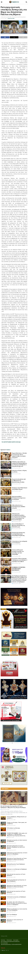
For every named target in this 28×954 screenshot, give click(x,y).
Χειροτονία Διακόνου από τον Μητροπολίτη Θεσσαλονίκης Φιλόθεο (19, 480)
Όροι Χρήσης (15, 940)
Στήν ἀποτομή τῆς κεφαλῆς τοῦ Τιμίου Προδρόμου (16, 874)
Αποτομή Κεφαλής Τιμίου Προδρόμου (16, 864)
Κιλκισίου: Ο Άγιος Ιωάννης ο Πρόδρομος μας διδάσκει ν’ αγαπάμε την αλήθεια (19, 560)
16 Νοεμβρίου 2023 (11, 877)
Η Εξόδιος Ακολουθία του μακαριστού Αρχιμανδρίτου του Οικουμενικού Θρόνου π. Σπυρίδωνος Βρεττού (19, 464)
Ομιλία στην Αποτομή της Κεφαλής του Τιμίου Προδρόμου (16, 880)
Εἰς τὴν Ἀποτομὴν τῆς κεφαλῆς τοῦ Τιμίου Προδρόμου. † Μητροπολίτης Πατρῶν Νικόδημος (13, 806)
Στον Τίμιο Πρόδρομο (12, 914)
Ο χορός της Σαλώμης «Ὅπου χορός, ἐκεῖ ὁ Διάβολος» (17, 823)
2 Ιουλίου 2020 (3, 18)
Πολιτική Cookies (4, 943)
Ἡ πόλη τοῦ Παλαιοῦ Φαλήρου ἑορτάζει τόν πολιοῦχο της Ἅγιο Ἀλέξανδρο (18, 552)
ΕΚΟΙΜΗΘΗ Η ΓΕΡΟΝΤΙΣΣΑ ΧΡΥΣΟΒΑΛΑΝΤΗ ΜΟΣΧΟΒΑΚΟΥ (18, 568)
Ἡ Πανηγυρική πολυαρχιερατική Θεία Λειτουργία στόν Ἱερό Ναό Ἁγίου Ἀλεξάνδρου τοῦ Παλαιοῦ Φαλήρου (19, 516)
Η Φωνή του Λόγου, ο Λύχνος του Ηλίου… (19, 471)
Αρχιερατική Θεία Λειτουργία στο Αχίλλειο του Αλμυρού (18, 498)
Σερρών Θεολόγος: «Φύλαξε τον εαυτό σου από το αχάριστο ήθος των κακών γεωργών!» (19, 455)
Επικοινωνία (9, 940)
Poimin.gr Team (11, 18)
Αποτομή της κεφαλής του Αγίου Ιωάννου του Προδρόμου (17, 840)
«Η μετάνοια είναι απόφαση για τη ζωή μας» (19, 541)
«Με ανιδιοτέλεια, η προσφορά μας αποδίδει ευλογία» (18, 506)
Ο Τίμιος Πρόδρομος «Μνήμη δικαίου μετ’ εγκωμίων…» (17, 817)
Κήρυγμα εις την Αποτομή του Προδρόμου (17, 869)
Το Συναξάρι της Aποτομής (13, 828)
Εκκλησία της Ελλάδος (7, 17)
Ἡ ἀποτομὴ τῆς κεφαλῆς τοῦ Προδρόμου (16, 897)
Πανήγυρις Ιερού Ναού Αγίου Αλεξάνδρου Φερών (19, 488)
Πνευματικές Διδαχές (5, 524)
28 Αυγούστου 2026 (11, 819)
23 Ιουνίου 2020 (11, 837)
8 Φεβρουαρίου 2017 (12, 843)
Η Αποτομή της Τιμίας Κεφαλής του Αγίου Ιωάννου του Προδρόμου (14, 803)
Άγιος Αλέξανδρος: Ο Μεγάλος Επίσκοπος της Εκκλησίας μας (18, 525)
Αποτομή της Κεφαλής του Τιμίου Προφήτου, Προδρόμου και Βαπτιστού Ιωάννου (16, 847)
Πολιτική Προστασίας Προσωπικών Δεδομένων (10, 941)
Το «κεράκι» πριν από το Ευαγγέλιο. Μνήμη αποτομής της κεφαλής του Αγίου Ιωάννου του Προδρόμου (17, 903)
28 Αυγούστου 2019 (11, 825)
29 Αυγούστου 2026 (17, 563)
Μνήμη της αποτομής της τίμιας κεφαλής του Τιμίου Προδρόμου (17, 909)
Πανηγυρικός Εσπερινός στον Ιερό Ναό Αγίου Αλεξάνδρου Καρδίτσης (18, 534)
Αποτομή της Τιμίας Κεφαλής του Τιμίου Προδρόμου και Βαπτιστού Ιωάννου (17, 859)
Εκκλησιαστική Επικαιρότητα (19, 17)
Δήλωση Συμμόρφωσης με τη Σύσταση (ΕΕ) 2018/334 (11, 944)
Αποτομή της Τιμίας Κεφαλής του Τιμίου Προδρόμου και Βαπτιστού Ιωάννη (17, 886)
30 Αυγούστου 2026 (17, 459)
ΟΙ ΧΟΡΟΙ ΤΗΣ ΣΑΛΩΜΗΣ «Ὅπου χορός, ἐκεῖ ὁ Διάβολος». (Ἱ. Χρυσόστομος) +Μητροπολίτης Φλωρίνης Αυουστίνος (17, 834)
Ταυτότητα (3, 940)
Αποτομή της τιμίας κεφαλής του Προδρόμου (15, 920)
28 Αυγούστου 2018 (11, 870)
